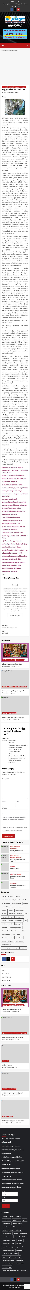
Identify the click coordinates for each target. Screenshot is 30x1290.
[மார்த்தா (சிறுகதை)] (2, 864)
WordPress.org (6, 980)
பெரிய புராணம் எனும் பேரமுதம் (20, 686)
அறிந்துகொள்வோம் (16, 899)
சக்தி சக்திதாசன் (7, 1123)
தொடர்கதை (4, 924)
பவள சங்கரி (6, 693)
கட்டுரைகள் (20, 906)
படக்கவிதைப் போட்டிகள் (14, 930)
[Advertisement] (15, 68)
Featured (5, 87)
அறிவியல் (24, 899)
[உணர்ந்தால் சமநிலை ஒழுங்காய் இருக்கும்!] (15, 705)
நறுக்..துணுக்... (18, 924)
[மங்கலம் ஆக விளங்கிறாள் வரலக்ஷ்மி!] (15, 652)
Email (18, 801)
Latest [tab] (4, 842)
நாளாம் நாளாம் (12, 660)
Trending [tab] (20, 842)
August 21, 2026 (14, 666)
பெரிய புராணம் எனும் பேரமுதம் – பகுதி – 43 (13, 691)
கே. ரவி (5, 92)
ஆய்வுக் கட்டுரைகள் (6, 903)
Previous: (9, 627)
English (4, 896)
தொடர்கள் (11, 686)
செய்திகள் (12, 883)
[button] (2, 45)
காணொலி (4, 913)
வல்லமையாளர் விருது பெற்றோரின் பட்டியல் (10, 948)
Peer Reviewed (6, 899)
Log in (4, 970)
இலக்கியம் (11, 87)
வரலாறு (15, 883)
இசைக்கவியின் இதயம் (16, 903)
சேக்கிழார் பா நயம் (19, 917)
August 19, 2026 (14, 719)
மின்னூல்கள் (10, 941)
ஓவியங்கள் (14, 906)
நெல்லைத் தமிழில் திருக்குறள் (15, 927)
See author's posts (15, 615)
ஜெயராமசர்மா (6, 666)
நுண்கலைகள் (5, 927)
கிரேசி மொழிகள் (11, 913)
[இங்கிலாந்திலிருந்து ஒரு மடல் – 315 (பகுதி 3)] (2, 882)
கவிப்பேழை (11, 910)
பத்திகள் (23, 87)
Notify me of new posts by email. (13, 830)
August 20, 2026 (13, 693)
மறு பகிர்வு (4, 941)
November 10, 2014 (12, 92)
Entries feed (5, 973)
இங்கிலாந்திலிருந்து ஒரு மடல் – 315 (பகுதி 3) (13, 1121)
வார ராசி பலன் (23, 948)
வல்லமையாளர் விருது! (6, 944)
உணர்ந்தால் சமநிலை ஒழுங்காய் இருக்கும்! (13, 717)
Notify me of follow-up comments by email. (15, 827)
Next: (5, 632)
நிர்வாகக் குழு (24, 4)
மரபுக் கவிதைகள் (20, 660)
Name (4, 801)
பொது (14, 934)
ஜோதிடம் (4, 920)
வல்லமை (15, 25)
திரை (26, 920)
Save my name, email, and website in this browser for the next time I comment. (14, 818)
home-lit (18, 896)
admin (5, 1067)
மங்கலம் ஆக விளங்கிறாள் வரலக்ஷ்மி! (12, 664)
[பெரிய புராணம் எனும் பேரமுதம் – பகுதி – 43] (15, 679)
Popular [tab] (12, 842)
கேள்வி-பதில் (19, 913)
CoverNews (11, 1287)
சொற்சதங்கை (17, 87)
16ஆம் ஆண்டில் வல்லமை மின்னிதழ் (11, 4)
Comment (5, 779)
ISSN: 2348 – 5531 (15, 6)
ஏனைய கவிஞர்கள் (5, 906)
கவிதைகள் (4, 910)
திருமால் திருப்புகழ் (18, 920)
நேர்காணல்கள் (5, 930)
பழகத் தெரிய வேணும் (6, 934)
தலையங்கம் (10, 920)
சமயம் (26, 913)
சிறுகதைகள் (12, 866)
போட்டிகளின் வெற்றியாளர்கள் (8, 937)
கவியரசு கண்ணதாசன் (20, 910)
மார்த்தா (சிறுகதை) (15, 868)
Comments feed (6, 977)
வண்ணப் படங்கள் (19, 941)
